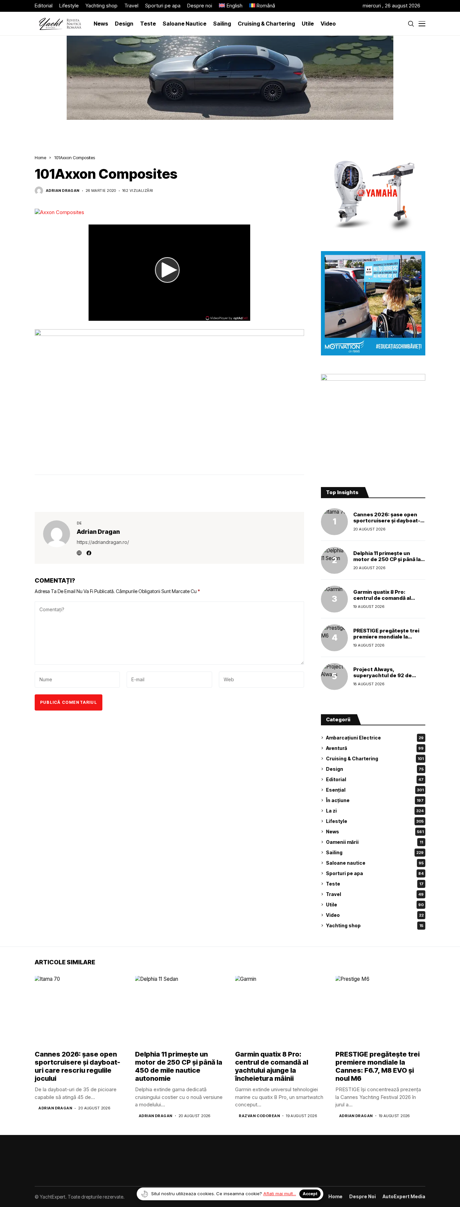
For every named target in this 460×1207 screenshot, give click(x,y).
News (375, 831)
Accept (310, 1193)
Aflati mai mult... (279, 1193)
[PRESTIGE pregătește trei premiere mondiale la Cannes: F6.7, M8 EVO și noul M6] (334, 637)
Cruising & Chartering (375, 758)
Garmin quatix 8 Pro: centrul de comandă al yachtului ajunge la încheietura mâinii (382, 601)
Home (40, 157)
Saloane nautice (375, 863)
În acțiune (375, 800)
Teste (375, 884)
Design (375, 769)
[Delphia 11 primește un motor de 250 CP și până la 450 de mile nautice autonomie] (334, 560)
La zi (375, 811)
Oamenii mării (374, 842)
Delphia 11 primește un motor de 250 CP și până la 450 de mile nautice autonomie (387, 562)
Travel (375, 894)
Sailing (375, 852)
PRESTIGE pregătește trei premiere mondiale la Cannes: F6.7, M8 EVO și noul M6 (386, 639)
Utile (375, 904)
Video (375, 915)
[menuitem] (230, 6)
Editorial (375, 779)
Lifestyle (375, 821)
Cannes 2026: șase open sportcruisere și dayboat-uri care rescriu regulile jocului (386, 523)
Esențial (375, 790)
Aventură (375, 748)
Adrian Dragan (62, 190)
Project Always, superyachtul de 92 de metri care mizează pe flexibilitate (382, 678)
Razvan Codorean (259, 1116)
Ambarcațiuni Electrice (375, 737)
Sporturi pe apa (375, 873)
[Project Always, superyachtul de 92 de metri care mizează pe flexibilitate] (334, 676)
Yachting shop (374, 925)
